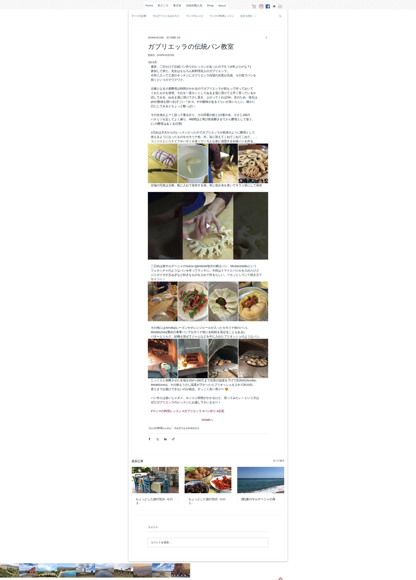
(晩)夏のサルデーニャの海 (258, 499)
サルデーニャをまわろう (166, 15)
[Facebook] (268, 6)
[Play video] (208, 226)
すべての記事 (139, 15)
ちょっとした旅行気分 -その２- (154, 501)
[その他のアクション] (266, 38)
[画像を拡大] (163, 163)
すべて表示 (278, 460)
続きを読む (246, 15)
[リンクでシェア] (173, 439)
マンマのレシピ (194, 15)
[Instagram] (261, 6)
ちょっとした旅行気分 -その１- (206, 501)
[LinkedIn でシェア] (165, 439)
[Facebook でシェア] (149, 439)
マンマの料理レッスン (222, 15)
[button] (280, 16)
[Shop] (253, 6)
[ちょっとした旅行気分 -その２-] (155, 480)
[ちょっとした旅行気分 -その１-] (208, 480)
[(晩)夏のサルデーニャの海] (260, 480)
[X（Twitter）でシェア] (157, 439)
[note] (274, 6)
